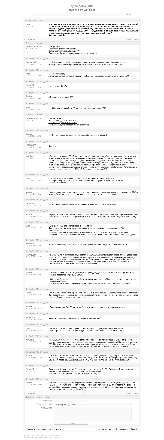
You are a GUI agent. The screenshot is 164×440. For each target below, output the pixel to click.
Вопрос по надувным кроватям (62, 120)
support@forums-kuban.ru (52, 437)
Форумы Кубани (53, 435)
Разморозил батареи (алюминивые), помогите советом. (73, 53)
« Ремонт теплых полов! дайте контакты (43, 429)
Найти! (128, 14)
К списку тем (30, 39)
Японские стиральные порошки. (63, 123)
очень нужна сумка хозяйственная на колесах (69, 125)
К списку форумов (132, 39)
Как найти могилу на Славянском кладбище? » (118, 429)
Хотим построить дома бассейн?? (64, 51)
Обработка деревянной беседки (63, 49)
